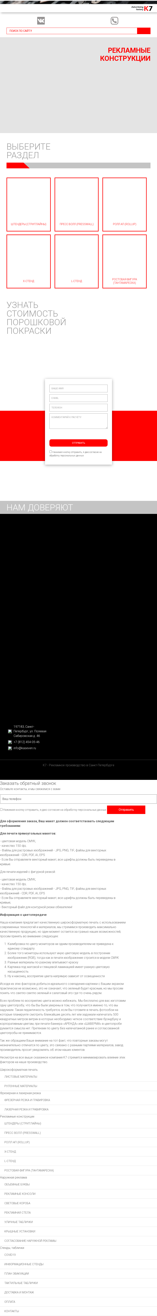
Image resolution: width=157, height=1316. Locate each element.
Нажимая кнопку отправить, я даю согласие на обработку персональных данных (75, 454)
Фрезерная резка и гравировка (27, 1100)
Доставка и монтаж (19, 1292)
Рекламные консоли (19, 1194)
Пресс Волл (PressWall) (22, 1133)
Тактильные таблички (21, 1283)
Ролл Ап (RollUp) (17, 1142)
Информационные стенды (23, 1264)
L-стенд (10, 1161)
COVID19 (10, 1255)
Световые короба (17, 1203)
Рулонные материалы (20, 1086)
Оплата (9, 1302)
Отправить (78, 443)
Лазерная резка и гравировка (26, 1109)
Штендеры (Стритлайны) (22, 1123)
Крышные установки (19, 1231)
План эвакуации (16, 1273)
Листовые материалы (20, 1076)
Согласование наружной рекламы (30, 1241)
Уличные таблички (18, 1222)
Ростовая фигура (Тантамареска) (29, 1170)
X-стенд (10, 1151)
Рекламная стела (17, 1212)
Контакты (11, 1311)
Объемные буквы (17, 1184)
